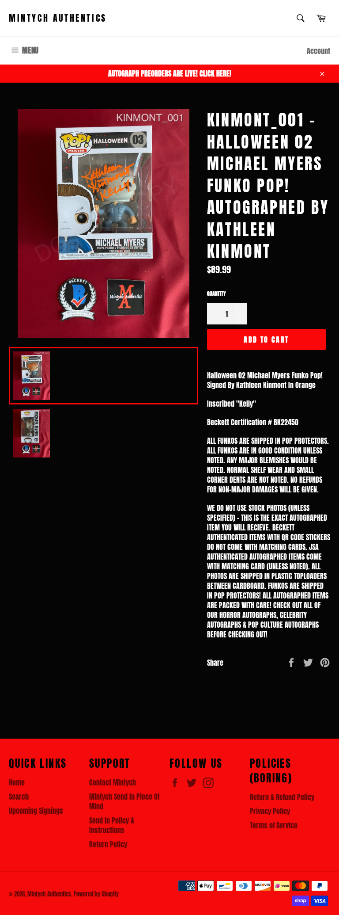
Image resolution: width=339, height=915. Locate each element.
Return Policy (108, 844)
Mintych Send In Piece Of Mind (124, 801)
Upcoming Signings (36, 810)
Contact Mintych (112, 782)
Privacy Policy (270, 811)
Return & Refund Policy (282, 797)
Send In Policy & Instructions (111, 825)
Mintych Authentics (58, 18)
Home (17, 782)
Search (19, 796)
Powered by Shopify (96, 894)
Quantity (216, 293)
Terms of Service (274, 825)
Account (318, 51)
